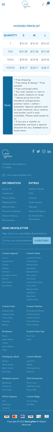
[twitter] (38, 152)
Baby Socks (31, 296)
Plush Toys (31, 336)
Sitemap (33, 207)
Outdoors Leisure (10, 378)
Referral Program (37, 211)
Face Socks (31, 279)
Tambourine (7, 386)
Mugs (4, 350)
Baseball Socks (32, 272)
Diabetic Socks (32, 300)
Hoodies (5, 268)
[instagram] (44, 152)
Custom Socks (33, 253)
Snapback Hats (8, 314)
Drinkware (7, 332)
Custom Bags (33, 397)
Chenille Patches (33, 314)
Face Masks (7, 286)
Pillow (29, 340)
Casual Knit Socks (34, 258)
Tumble (5, 343)
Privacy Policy (8, 198)
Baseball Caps (7, 311)
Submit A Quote (36, 189)
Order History (35, 202)
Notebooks (6, 404)
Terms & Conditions (11, 211)
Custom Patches (34, 306)
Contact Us (7, 193)
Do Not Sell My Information (36, 217)
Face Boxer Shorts (9, 275)
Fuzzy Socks (31, 286)
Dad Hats (6, 321)
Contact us (39, 128)
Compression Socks (34, 282)
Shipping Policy (9, 202)
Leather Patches (33, 318)
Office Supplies (9, 397)
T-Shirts (5, 265)
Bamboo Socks (32, 289)
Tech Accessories (35, 378)
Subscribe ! (41, 240)
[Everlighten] (7, 156)
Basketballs (6, 383)
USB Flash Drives (34, 386)
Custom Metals (34, 357)
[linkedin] (49, 152)
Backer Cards (7, 368)
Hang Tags (6, 372)
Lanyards (5, 408)
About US (6, 189)
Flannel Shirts (7, 261)
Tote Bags (30, 404)
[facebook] (33, 152)
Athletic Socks (32, 265)
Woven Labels (7, 365)
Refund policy (8, 220)
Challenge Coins (33, 368)
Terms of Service (10, 216)
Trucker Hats (7, 318)
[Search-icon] (43, 4)
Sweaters (6, 272)
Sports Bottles (8, 346)
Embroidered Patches (35, 311)
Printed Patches (33, 321)
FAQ (31, 193)
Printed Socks (32, 261)
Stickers (5, 361)
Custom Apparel (10, 253)
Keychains (31, 372)
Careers (32, 198)
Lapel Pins (31, 361)
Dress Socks (31, 275)
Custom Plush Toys (35, 332)
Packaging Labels (10, 357)
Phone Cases (32, 383)
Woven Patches (33, 325)
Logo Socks (31, 268)
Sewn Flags (6, 390)
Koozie (4, 336)
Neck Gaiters (7, 282)
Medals (29, 365)
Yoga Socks (31, 293)
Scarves (5, 279)
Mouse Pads (31, 390)
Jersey (4, 258)
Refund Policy (8, 207)
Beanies (5, 325)
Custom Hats (8, 306)
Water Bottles (7, 340)
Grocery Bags (32, 401)
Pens (4, 401)
